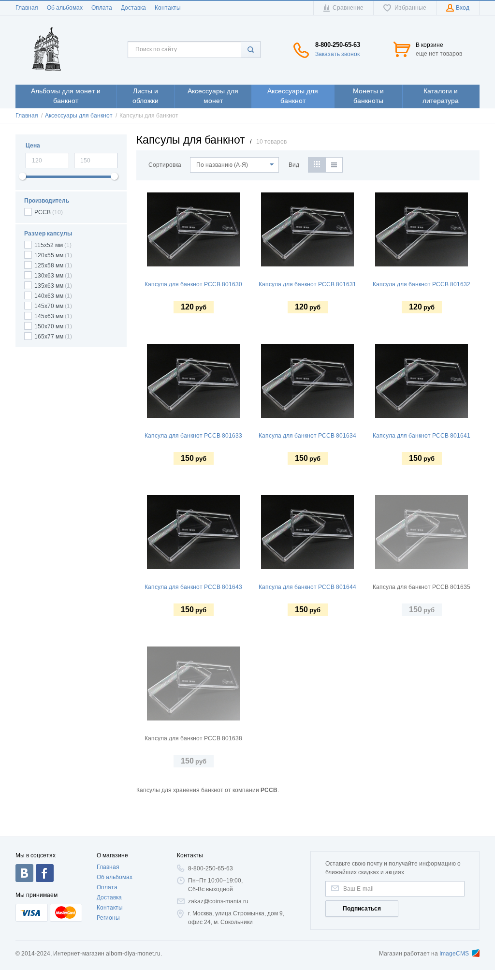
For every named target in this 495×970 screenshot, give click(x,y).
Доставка (133, 7)
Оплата (101, 7)
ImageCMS (454, 953)
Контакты (168, 7)
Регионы (108, 917)
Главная (26, 7)
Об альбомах (65, 7)
